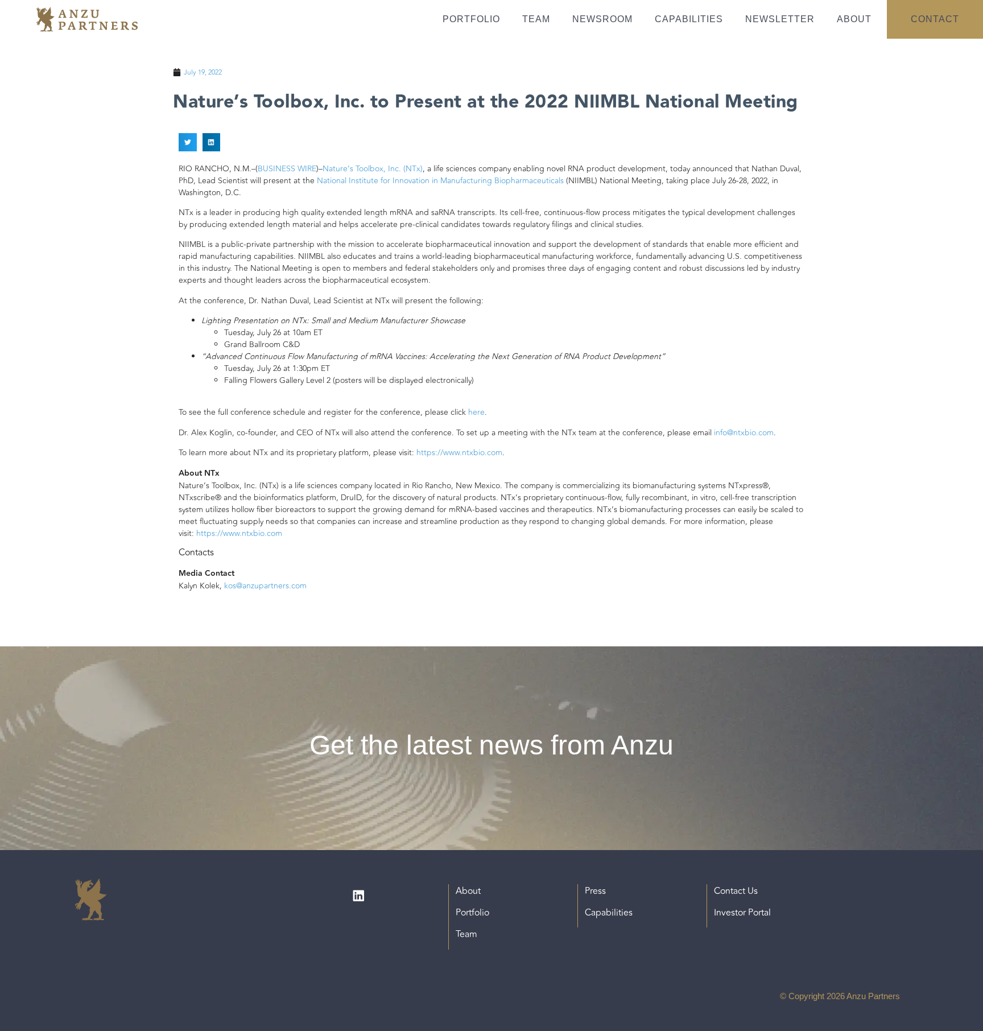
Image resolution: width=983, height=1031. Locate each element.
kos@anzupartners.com (265, 586)
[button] (188, 142)
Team (536, 19)
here (476, 412)
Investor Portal (742, 912)
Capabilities (689, 19)
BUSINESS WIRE (287, 169)
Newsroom (602, 19)
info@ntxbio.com (744, 433)
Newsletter (780, 19)
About (854, 19)
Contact (935, 19)
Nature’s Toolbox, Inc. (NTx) (373, 169)
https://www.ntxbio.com (459, 453)
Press (595, 891)
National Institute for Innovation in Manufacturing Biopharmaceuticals (440, 181)
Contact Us (736, 891)
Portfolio (471, 19)
